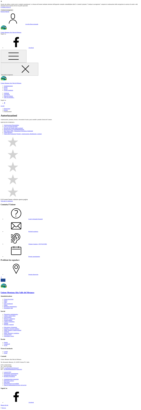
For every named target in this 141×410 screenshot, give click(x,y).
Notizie (6, 342)
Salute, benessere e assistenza (11, 333)
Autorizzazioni (8, 334)
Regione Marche (5, 11)
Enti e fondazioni (8, 303)
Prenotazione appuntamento (11, 373)
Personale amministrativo (10, 306)
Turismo (6, 323)
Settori (5, 300)
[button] (8, 86)
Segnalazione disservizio (10, 375)
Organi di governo (8, 299)
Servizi (6, 110)
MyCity (4, 408)
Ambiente (6, 93)
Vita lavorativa (7, 317)
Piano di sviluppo (8, 96)
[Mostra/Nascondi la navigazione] (13, 56)
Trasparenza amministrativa (11, 314)
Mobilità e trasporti (9, 324)
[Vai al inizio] (1, 277)
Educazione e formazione (10, 327)
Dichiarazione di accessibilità (11, 383)
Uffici (5, 302)
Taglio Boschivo (8, 132)
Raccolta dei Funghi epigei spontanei (13, 128)
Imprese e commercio (9, 318)
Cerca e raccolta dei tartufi (10, 126)
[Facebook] (4, 103)
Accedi (2, 106)
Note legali (7, 382)
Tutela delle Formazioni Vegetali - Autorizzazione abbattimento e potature (23, 134)
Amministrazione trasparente (11, 379)
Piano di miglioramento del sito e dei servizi (15, 385)
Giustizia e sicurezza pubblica (11, 328)
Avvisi (5, 345)
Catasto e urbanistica (9, 321)
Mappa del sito (4, 405)
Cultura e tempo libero (9, 315)
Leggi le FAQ (7, 372)
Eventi (5, 353)
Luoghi (6, 351)
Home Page (7, 108)
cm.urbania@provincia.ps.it (11, 368)
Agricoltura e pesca (9, 336)
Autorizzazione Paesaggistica (11, 125)
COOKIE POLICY (6, 7)
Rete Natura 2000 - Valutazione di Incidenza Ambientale (18, 131)
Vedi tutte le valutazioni (7, 201)
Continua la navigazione (7, 10)
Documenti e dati (8, 308)
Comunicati (7, 344)
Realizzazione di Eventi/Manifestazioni (14, 129)
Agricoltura (7, 94)
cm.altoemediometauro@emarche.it (13, 369)
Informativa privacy (9, 380)
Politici (6, 305)
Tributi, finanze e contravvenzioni (12, 330)
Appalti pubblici (8, 320)
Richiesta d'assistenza (9, 376)
